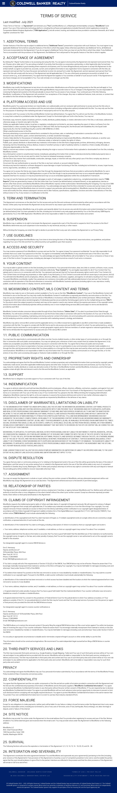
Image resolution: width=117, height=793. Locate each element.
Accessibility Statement (76, 775)
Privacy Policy (94, 772)
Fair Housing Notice (100, 775)
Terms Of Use (78, 772)
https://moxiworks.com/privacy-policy (28, 674)
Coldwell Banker (17, 772)
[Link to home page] (39, 3)
